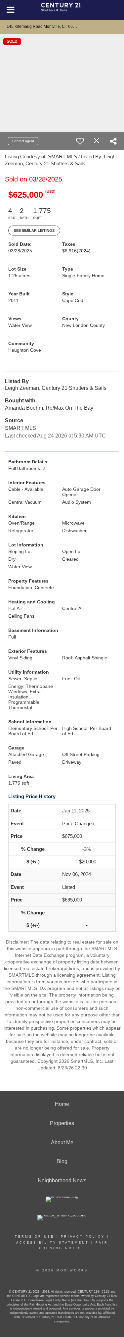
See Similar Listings (34, 230)
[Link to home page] (62, 10)
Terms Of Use (34, 1236)
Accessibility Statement (52, 1242)
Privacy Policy (83, 1236)
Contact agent (23, 141)
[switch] (80, 141)
